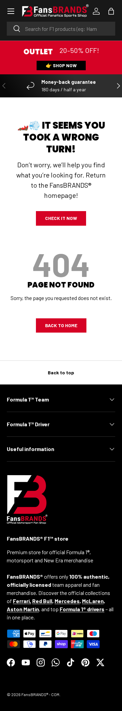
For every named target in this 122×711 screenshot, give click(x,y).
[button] (111, 11)
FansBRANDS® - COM (40, 694)
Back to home (61, 325)
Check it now (61, 218)
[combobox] (61, 29)
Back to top (61, 372)
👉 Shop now (61, 65)
